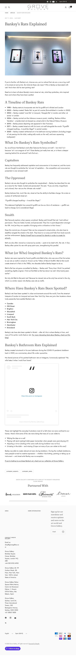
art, (33, 461)
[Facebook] (47, 1)
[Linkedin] (56, 1)
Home (6, 12)
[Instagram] (50, 1)
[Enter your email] (63, 532)
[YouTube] (53, 1)
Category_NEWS (27, 471)
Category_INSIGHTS (12, 471)
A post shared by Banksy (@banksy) (31, 422)
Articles (12, 12)
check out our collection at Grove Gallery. (49, 461)
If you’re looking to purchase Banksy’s (18, 461)
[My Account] (65, 7)
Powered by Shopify (33, 644)
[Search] (9, 7)
